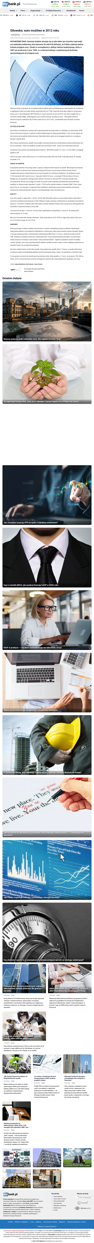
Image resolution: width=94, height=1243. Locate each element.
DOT (61, 15)
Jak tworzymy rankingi (50, 1222)
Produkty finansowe (53, 11)
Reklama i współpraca (21, 1222)
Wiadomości (71, 11)
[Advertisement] (47, 22)
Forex (23, 11)
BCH (42, 15)
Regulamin (62, 1222)
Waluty (12, 11)
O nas (32, 1222)
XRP (7, 15)
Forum (81, 11)
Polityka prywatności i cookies (76, 1222)
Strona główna (58, 1196)
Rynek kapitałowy (15, 34)
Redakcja (38, 1222)
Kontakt (10, 1222)
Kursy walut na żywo (60, 1199)
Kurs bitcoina (58, 1203)
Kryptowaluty (35, 11)
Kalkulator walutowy (60, 1205)
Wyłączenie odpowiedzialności (47, 1226)
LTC (24, 15)
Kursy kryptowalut (59, 1201)
